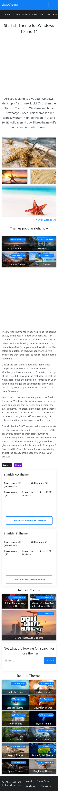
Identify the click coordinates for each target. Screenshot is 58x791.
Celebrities (37, 14)
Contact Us (46, 786)
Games (6, 14)
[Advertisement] (29, 64)
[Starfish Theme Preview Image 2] (14, 177)
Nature (26, 14)
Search (50, 660)
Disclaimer (31, 786)
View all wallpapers (45, 219)
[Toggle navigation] (52, 5)
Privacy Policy (42, 781)
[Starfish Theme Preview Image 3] (43, 177)
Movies (16, 14)
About (29, 781)
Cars (48, 14)
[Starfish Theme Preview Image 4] (29, 201)
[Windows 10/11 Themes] (10, 5)
